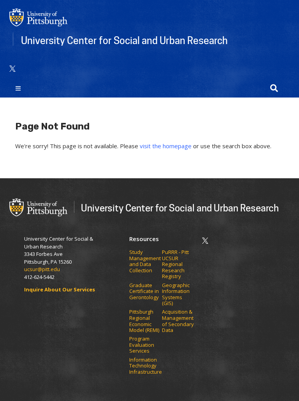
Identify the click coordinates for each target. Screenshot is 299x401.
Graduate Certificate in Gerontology (144, 291)
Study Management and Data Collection (145, 261)
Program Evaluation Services (141, 345)
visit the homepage (166, 146)
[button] (274, 88)
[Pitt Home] (38, 17)
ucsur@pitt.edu (42, 269)
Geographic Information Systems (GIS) (176, 294)
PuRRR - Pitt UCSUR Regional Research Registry (175, 264)
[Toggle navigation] (18, 88)
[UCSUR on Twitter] (12, 69)
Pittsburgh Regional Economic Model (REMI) (144, 321)
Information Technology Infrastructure (145, 366)
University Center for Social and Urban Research (124, 40)
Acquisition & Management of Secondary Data (178, 321)
